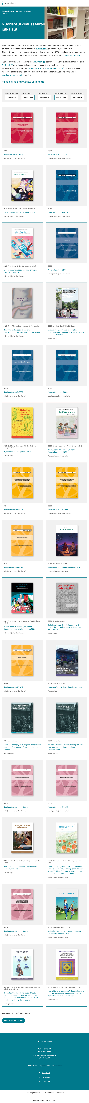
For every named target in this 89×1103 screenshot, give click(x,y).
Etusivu (4, 11)
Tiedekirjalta (34, 68)
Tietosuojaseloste (32, 1093)
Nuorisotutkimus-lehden (13, 75)
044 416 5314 (44, 1058)
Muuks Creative (50, 1100)
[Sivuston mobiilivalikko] (85, 3)
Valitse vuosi (42, 93)
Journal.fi (39, 62)
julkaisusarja (42, 49)
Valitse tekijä (26, 93)
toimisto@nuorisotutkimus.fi (44, 1055)
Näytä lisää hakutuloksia (13, 1020)
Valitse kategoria (60, 93)
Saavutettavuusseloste (54, 1093)
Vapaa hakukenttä (11, 93)
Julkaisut (11, 11)
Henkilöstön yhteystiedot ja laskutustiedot (44, 1066)
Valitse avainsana (77, 93)
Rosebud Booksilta (54, 68)
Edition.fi (7, 65)
